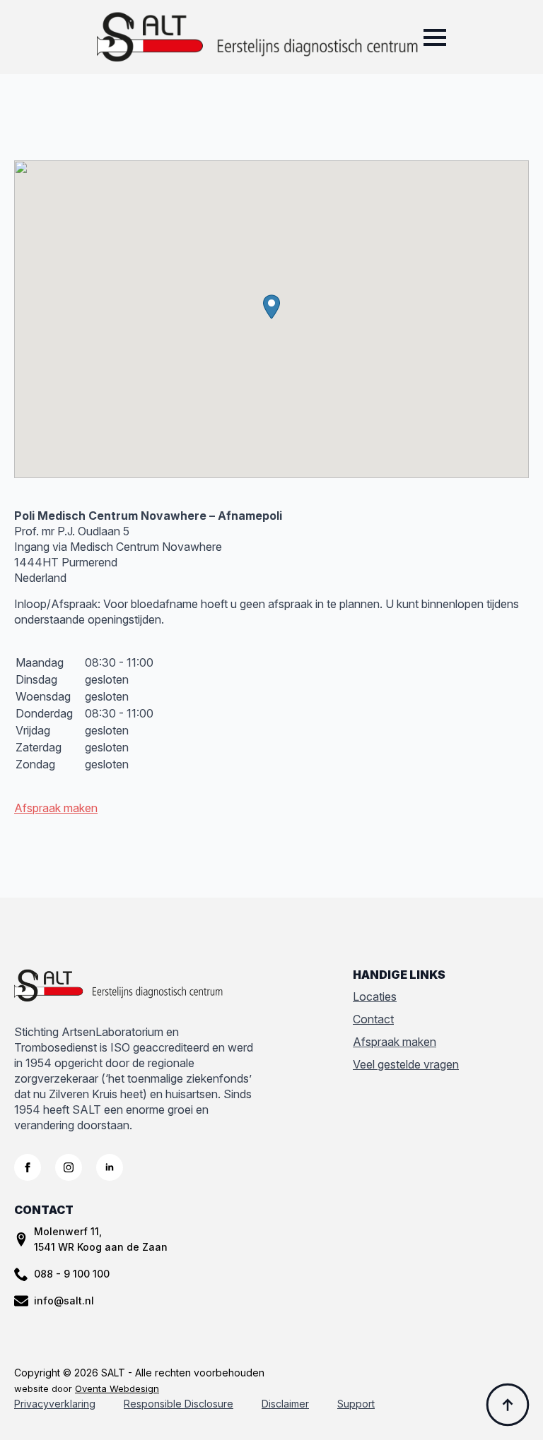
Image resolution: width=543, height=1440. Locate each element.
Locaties (375, 996)
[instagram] (68, 1167)
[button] (271, 307)
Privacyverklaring (54, 1404)
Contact (373, 1019)
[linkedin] (109, 1167)
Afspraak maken (56, 808)
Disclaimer (285, 1404)
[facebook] (27, 1167)
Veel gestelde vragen (406, 1064)
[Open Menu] (435, 37)
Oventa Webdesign (117, 1388)
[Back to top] (507, 1405)
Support (356, 1404)
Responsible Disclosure (178, 1404)
